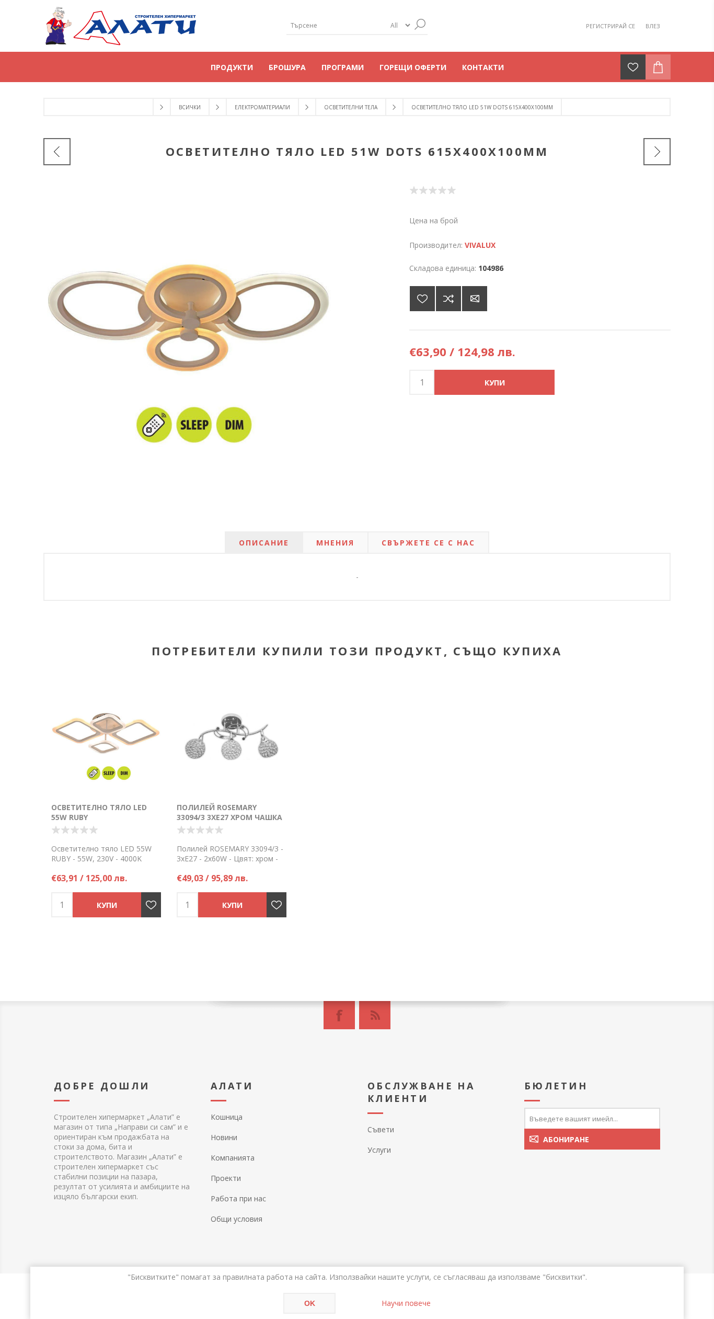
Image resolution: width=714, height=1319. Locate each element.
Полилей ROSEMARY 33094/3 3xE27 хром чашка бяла (229, 817)
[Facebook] (339, 1015)
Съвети (380, 1129)
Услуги (379, 1150)
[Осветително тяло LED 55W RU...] (657, 151)
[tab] (264, 542)
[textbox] (336, 25)
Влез (653, 26)
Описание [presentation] (264, 543)
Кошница (227, 1117)
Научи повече (406, 1303)
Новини (224, 1137)
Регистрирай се (610, 26)
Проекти (226, 1178)
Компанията (233, 1158)
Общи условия (236, 1219)
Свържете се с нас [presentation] (428, 543)
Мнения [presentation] (335, 543)
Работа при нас (238, 1198)
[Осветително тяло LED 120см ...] (57, 151)
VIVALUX (480, 245)
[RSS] (374, 1015)
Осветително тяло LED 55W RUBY (99, 812)
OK (309, 1303)
